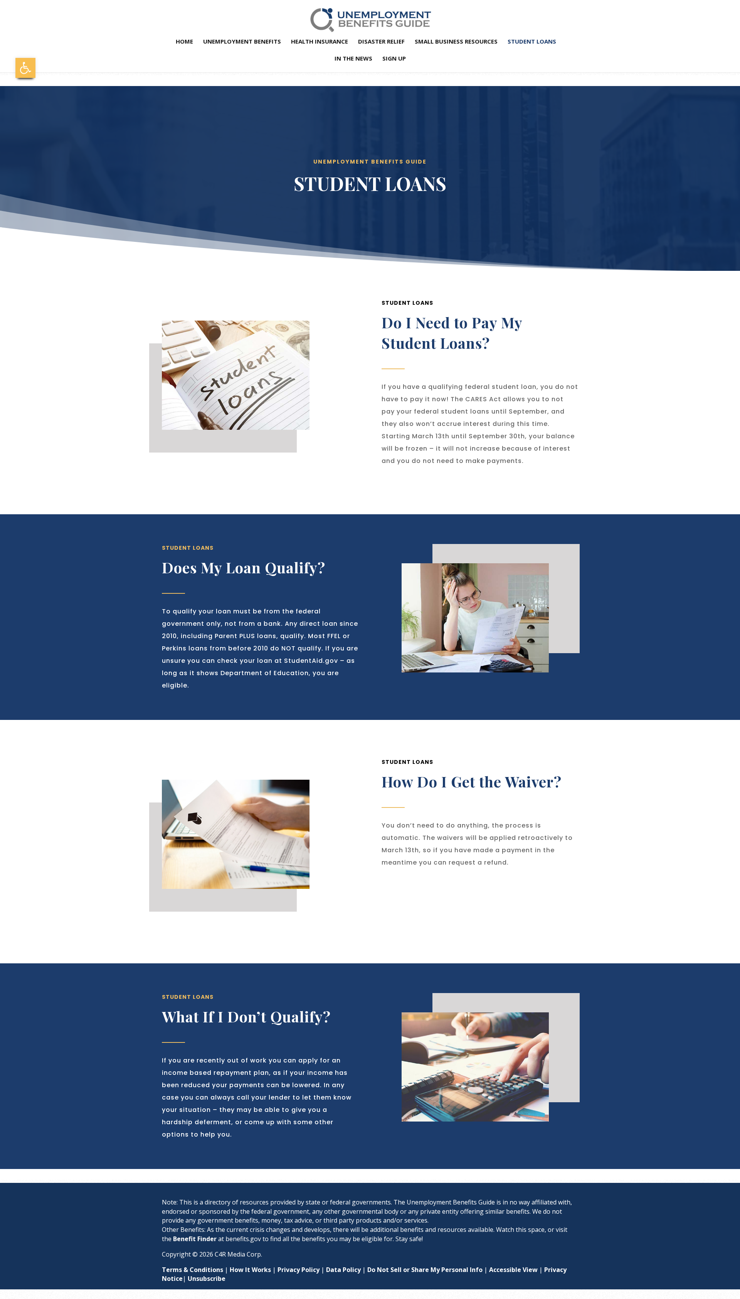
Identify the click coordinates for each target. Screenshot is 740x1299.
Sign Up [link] (394, 59)
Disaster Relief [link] (381, 42)
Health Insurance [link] (319, 42)
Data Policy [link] (343, 1269)
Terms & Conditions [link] (192, 1269)
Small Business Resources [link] (456, 42)
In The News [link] (353, 59)
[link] (25, 68)
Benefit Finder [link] (195, 1239)
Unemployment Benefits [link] (242, 42)
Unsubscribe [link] (206, 1278)
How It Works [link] (250, 1269)
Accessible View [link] (513, 1269)
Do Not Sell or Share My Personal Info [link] (425, 1269)
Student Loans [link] (532, 42)
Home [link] (184, 42)
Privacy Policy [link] (299, 1269)
